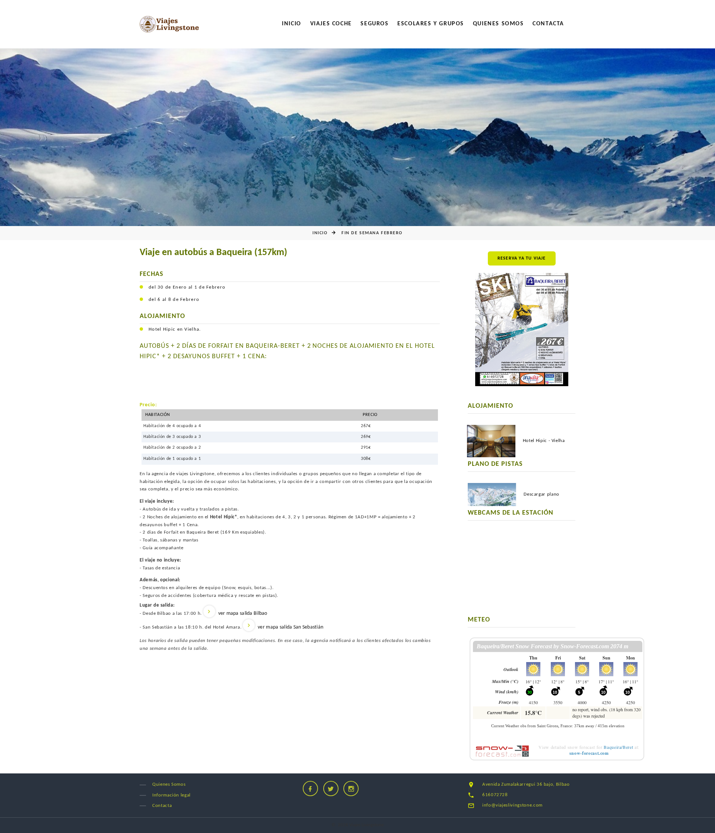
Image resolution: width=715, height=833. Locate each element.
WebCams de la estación (510, 512)
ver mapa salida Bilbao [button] (242, 613)
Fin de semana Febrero (372, 233)
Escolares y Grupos (430, 24)
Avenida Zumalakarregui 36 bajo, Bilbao (526, 784)
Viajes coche (331, 24)
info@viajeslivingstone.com (512, 805)
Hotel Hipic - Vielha (544, 440)
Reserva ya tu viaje (522, 258)
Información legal (171, 795)
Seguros (374, 24)
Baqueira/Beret (618, 747)
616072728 (495, 794)
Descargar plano (541, 494)
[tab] (290, 614)
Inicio (291, 24)
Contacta (548, 24)
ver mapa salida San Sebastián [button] (290, 627)
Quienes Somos (498, 24)
